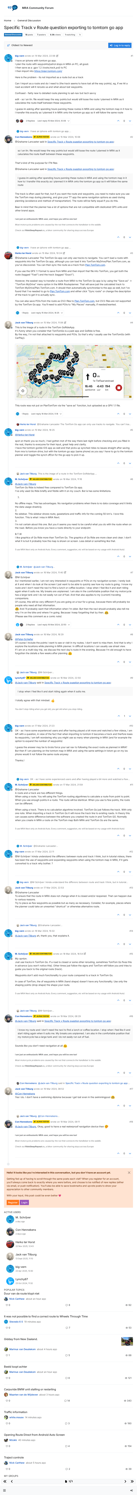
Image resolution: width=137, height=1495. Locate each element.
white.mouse (16, 1417)
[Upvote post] (118, 120)
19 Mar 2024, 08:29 (70, 1016)
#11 (131, 784)
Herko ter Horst (23, 253)
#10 (131, 725)
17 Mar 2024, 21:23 (44, 725)
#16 (131, 1016)
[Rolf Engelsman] (6, 1299)
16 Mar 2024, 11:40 (53, 572)
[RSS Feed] (80, 35)
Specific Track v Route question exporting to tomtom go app (80, 141)
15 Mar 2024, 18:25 (45, 430)
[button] (4, 1490)
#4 (131, 322)
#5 (131, 430)
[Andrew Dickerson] (6, 1440)
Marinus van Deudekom (22, 1349)
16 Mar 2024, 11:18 (72, 479)
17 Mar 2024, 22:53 (54, 887)
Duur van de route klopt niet (21, 1293)
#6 (131, 479)
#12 (131, 851)
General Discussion (13, 35)
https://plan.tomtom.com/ (48, 71)
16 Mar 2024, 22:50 (70, 677)
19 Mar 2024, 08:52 (54, 1088)
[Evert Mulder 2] (6, 1417)
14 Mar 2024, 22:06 (45, 55)
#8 (131, 634)
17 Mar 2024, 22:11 (44, 851)
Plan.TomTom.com (95, 264)
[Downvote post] (130, 120)
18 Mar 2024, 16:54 (73, 953)
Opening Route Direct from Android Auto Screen (34, 1434)
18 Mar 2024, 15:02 (45, 931)
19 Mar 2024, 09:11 (70, 1121)
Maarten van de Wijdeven (23, 1394)
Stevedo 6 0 (16, 1322)
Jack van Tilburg (24, 322)
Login (24, 1202)
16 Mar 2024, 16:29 (53, 634)
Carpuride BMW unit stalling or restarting (30, 1389)
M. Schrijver (21, 479)
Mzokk (13, 1440)
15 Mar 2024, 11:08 (53, 322)
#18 (131, 1121)
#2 (131, 137)
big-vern (19, 55)
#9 (131, 677)
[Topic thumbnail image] (127, 1341)
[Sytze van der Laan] (6, 1395)
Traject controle (14, 1457)
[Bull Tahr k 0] (6, 1349)
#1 (132, 55)
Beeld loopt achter (15, 1366)
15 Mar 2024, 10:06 (70, 137)
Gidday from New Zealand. (21, 1339)
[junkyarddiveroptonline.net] (6, 1322)
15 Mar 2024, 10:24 (52, 253)
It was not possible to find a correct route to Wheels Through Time (46, 1316)
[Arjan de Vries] (6, 1372)
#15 (131, 953)
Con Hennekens (23, 137)
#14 (131, 931)
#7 (131, 572)
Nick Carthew (17, 1299)
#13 (131, 887)
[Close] (129, 1172)
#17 (131, 1088)
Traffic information (15, 1412)
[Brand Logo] (12, 8)
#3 (131, 253)
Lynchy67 (20, 677)
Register (13, 1202)
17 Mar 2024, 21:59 (73, 784)
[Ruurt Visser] (6, 1463)
